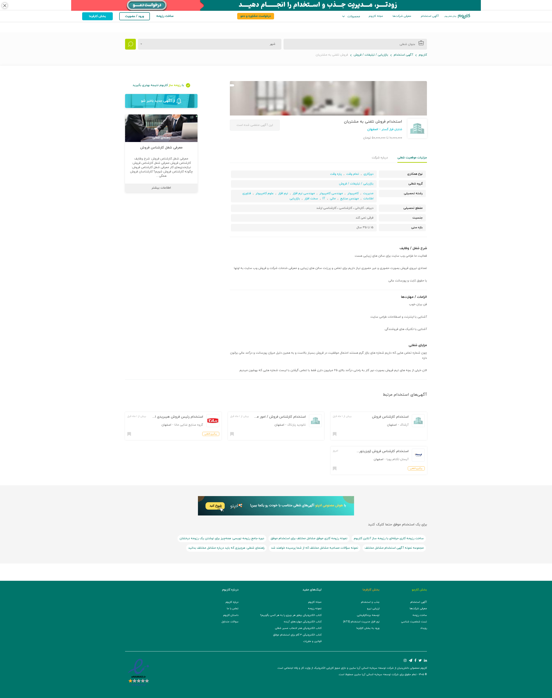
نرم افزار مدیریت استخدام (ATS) (361, 621)
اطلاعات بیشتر (161, 188)
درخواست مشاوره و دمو (255, 16)
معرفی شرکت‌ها (402, 16)
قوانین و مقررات (312, 641)
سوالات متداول (229, 621)
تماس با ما (232, 608)
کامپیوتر (353, 193)
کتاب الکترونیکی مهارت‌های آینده (302, 621)
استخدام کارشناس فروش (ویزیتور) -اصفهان (377, 451)
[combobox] (209, 44)
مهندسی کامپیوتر (330, 193)
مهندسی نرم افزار (304, 193)
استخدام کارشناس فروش (390, 416)
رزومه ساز (175, 85)
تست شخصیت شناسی (414, 621)
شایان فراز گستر (391, 129)
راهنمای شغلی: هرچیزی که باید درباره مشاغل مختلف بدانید (226, 548)
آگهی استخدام (430, 16)
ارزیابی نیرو (373, 608)
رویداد (423, 628)
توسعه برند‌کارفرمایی (368, 615)
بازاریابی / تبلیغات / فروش (371, 55)
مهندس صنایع (349, 199)
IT (324, 199)
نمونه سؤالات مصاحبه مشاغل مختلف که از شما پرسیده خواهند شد (314, 548)
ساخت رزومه (419, 615)
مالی (333, 199)
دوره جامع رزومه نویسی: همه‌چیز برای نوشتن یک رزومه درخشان (222, 538)
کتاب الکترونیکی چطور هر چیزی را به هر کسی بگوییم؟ (290, 615)
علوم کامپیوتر (265, 193)
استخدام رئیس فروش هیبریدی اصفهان (174, 416)
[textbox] (271, 44)
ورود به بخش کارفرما (368, 628)
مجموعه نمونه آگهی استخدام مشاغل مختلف (394, 548)
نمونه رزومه (314, 608)
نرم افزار (282, 193)
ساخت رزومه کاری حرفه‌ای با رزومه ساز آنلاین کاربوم (389, 538)
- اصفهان (374, 129)
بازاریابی (295, 199)
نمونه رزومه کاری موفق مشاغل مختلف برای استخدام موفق (309, 538)
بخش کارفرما (97, 16)
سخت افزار (311, 199)
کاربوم (423, 55)
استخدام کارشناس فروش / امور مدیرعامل (275, 416)
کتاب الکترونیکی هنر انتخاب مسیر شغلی (298, 628)
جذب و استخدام (370, 602)
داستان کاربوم (230, 615)
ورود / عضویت (134, 16)
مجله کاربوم (376, 16)
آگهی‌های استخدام (410, 394)
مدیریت (368, 193)
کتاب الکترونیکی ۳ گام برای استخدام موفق (297, 635)
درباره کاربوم (232, 602)
